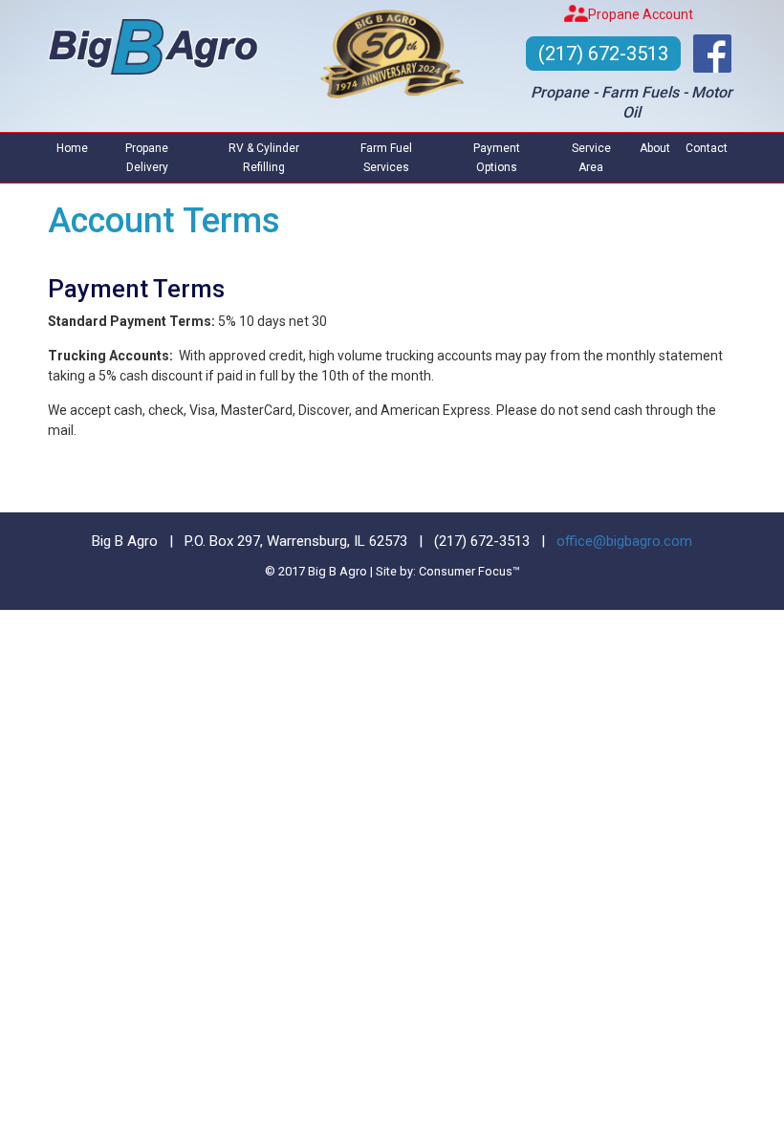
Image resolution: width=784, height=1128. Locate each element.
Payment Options (496, 157)
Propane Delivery (146, 157)
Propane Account (640, 14)
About (655, 148)
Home (72, 148)
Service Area (591, 157)
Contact (707, 148)
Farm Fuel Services (386, 157)
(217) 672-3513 (603, 53)
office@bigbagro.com (624, 541)
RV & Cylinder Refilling (264, 157)
